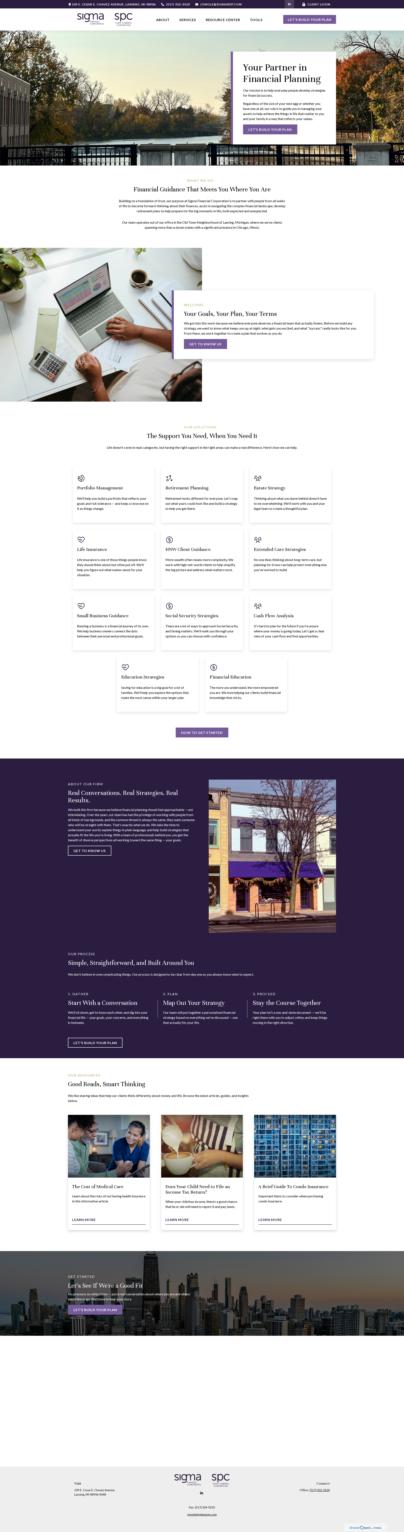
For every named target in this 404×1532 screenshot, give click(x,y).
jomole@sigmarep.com (221, 4)
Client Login (318, 4)
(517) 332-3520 (178, 4)
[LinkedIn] (289, 4)
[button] (162, 19)
